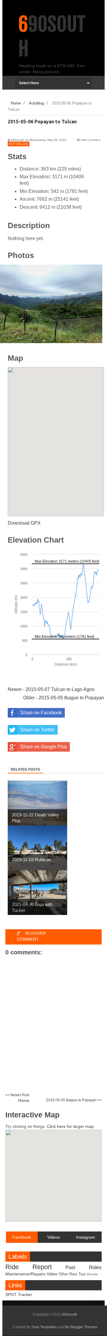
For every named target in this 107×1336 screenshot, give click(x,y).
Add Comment (90, 140)
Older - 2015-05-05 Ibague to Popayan (63, 697)
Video (52, 1273)
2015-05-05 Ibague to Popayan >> (74, 1100)
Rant (73, 1274)
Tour (82, 1274)
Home (23, 1100)
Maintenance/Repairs (25, 1273)
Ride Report (28, 1267)
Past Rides (83, 1267)
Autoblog (18, 143)
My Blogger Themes (81, 1327)
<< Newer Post (17, 1095)
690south (69, 1314)
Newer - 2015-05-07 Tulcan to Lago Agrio (51, 689)
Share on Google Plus (43, 746)
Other (63, 1274)
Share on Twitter (37, 729)
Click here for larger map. (71, 1126)
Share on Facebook (41, 712)
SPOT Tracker (18, 1294)
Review (92, 1274)
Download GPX (24, 523)
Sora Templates (44, 1327)
